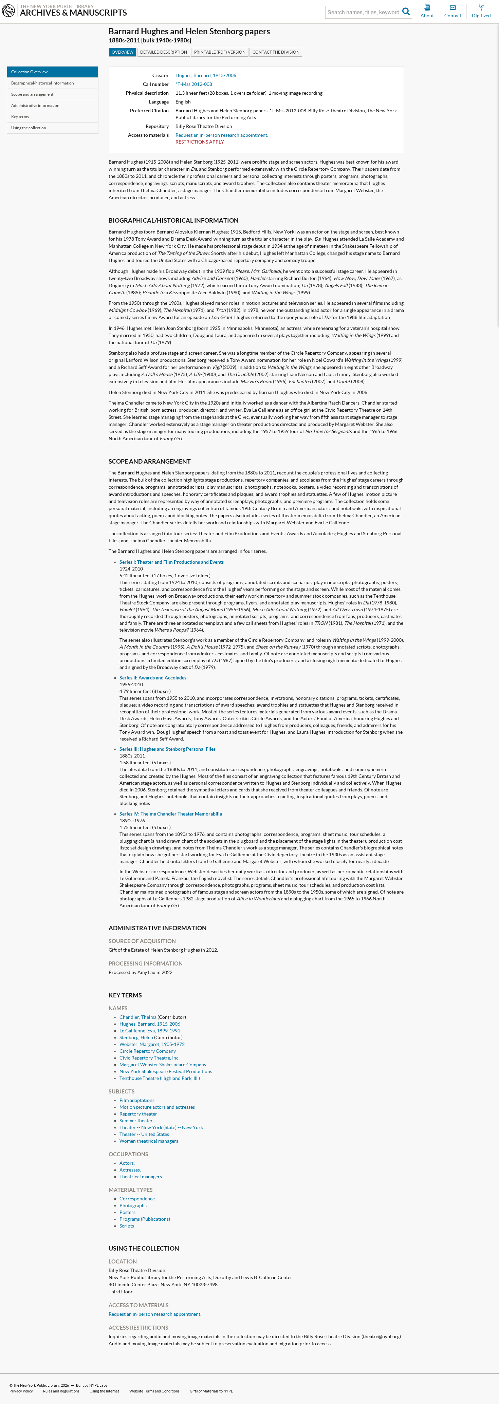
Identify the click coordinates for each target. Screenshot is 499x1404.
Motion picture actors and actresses (157, 1107)
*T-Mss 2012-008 (193, 84)
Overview (122, 52)
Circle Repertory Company (147, 1051)
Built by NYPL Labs (91, 1385)
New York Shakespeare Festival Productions (165, 1071)
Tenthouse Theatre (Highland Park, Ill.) (159, 1078)
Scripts (126, 1226)
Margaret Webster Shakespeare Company (162, 1064)
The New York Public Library (36, 1385)
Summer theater (136, 1120)
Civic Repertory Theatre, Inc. (149, 1058)
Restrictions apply (199, 142)
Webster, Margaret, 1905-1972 (152, 1044)
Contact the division (276, 52)
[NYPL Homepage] (8, 11)
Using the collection (28, 128)
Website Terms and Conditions (154, 1391)
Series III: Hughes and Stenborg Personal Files (167, 749)
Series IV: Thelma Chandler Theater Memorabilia (170, 814)
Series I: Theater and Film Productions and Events (171, 562)
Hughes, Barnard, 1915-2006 (205, 75)
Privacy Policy (21, 1391)
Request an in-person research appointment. (221, 135)
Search (406, 12)
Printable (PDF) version (219, 52)
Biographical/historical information (42, 83)
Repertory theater (138, 1114)
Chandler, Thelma (137, 1017)
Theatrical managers (140, 1176)
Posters (127, 1212)
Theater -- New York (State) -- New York (161, 1127)
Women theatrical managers (148, 1141)
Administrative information (35, 105)
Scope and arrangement (32, 94)
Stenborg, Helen (136, 1037)
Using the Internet (104, 1391)
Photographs (133, 1205)
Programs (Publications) (144, 1219)
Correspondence (137, 1198)
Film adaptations (136, 1100)
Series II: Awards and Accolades (152, 677)
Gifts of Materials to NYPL (211, 1391)
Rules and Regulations (61, 1391)
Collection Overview (29, 72)
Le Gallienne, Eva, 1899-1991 (149, 1030)
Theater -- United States (144, 1134)
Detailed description (163, 52)
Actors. (127, 1163)
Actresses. (130, 1170)
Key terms (20, 116)
